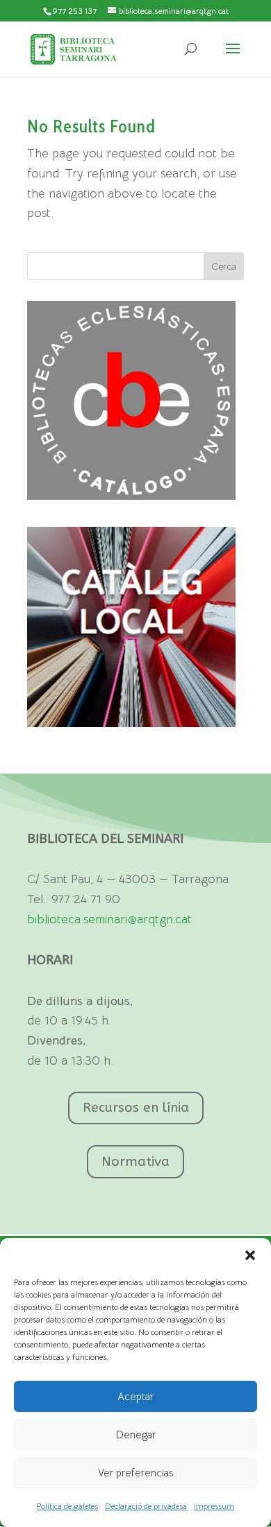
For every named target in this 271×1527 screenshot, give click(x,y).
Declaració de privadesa (146, 1506)
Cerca (223, 266)
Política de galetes (67, 1506)
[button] (250, 1255)
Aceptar (135, 1396)
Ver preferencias (135, 1472)
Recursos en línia (136, 1107)
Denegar (136, 1434)
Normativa (135, 1161)
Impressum (214, 1506)
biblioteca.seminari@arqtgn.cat (109, 919)
